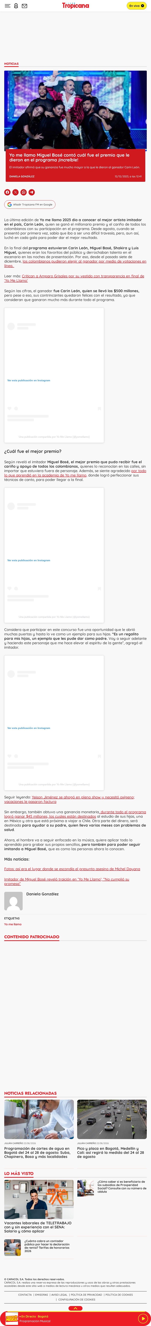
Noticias (11, 64)
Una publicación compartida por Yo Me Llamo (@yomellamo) (54, 436)
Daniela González (21, 176)
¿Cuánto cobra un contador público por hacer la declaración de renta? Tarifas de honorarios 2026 (47, 1246)
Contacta (25, 1294)
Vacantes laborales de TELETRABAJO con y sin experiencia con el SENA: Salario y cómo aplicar (37, 1227)
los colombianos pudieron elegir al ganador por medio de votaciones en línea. (75, 263)
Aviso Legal (59, 1294)
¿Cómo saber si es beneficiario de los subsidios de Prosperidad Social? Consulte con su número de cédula (122, 1186)
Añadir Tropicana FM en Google (32, 204)
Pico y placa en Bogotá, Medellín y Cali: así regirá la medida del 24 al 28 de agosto (110, 1152)
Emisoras (41, 1294)
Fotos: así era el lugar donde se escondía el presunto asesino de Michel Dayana (72, 868)
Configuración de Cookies (76, 1299)
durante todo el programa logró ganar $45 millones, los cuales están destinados (75, 814)
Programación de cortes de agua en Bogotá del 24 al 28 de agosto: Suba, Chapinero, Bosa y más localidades (37, 1152)
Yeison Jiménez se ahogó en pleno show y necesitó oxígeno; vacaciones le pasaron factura (69, 799)
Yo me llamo (13, 924)
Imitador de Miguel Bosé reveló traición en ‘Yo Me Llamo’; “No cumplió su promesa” (66, 881)
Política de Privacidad (86, 1294)
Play (143, 1319)
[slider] (76, 1311)
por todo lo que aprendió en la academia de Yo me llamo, (75, 472)
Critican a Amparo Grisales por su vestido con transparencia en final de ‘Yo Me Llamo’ (74, 278)
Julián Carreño (13, 1143)
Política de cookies (119, 1294)
